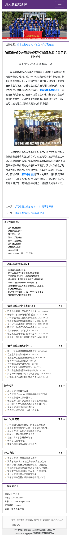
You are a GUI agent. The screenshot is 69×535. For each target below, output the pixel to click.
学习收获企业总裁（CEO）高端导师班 (34, 206)
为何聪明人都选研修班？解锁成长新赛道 (26, 425)
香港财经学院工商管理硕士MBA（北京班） (26, 286)
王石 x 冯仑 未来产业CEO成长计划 (23, 283)
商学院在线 (48, 44)
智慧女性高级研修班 (17, 270)
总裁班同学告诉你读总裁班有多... (22, 377)
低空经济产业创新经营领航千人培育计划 (25, 279)
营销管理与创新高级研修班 (19, 295)
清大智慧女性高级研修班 (18, 367)
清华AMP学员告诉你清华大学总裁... (23, 374)
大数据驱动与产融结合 (17, 364)
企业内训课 (13, 250)
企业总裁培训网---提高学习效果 (21, 474)
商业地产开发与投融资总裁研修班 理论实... (27, 404)
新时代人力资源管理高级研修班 (22, 351)
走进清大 (21, 520)
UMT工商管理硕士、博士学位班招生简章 (25, 292)
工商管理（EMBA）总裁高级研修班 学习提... (28, 394)
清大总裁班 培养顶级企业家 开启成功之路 (26, 461)
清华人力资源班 (15, 241)
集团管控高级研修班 (16, 361)
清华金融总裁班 (15, 228)
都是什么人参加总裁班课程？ (20, 437)
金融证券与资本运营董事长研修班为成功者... (27, 401)
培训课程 (29, 520)
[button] (7, 25)
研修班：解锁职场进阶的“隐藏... (22, 314)
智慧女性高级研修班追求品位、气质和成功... (27, 471)
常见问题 (16, 525)
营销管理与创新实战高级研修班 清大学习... (27, 477)
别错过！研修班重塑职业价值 (20, 434)
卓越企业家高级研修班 (17, 354)
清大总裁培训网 (16, 4)
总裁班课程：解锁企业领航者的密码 (24, 431)
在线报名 (59, 520)
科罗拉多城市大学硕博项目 (19, 398)
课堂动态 (46, 520)
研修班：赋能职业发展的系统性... (22, 337)
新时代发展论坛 (15, 289)
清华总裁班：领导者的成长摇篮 (22, 458)
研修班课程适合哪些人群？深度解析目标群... (27, 428)
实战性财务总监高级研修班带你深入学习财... (27, 468)
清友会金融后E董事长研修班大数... (23, 370)
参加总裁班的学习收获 (17, 391)
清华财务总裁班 (15, 244)
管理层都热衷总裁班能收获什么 (22, 321)
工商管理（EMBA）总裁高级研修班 (23, 276)
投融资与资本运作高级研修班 (29, 213)
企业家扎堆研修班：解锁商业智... (22, 324)
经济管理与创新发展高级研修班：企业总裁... (27, 465)
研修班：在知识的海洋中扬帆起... (22, 327)
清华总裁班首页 (25, 44)
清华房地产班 (14, 234)
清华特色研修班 (15, 247)
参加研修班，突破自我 (17, 330)
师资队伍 (38, 520)
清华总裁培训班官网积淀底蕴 (20, 407)
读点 (37, 44)
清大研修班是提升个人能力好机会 (23, 410)
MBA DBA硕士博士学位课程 (20, 253)
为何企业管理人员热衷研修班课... (22, 318)
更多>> (61, 306)
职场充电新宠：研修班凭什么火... (22, 311)
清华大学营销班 (15, 238)
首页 (13, 520)
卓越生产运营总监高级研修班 (20, 358)
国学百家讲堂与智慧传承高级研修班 (23, 273)
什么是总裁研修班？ (16, 441)
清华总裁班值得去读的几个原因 (22, 444)
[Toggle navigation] (59, 4)
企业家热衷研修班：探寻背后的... (22, 334)
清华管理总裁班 (15, 231)
